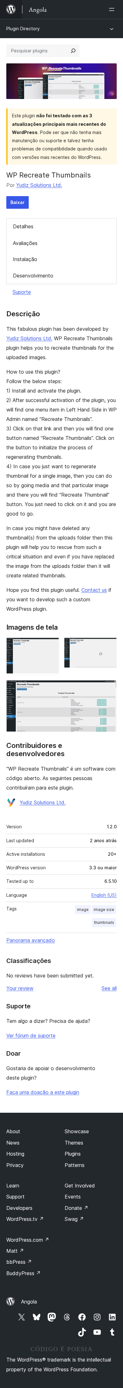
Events (73, 1196)
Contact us (94, 590)
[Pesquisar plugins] (73, 50)
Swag (74, 1219)
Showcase (77, 1131)
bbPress (19, 1262)
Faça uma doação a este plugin (42, 1092)
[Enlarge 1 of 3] (50, 646)
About (13, 1131)
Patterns (75, 1165)
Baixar (17, 202)
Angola (29, 1301)
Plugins (73, 1154)
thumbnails (104, 922)
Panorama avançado (30, 940)
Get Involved (80, 1185)
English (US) (104, 895)
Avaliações (25, 243)
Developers (19, 1208)
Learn (12, 1185)
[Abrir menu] (113, 9)
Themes (74, 1143)
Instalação (25, 259)
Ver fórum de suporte (31, 1035)
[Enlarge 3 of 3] (108, 688)
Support (15, 1196)
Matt (15, 1251)
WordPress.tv (25, 1219)
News (13, 1143)
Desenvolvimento (33, 275)
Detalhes (23, 226)
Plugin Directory (23, 28)
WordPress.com (27, 1240)
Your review (19, 988)
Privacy (15, 1165)
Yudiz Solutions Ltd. (39, 185)
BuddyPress (23, 1273)
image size (104, 909)
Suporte (22, 292)
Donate (76, 1208)
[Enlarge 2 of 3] (108, 646)
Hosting (15, 1154)
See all (109, 988)
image (83, 909)
